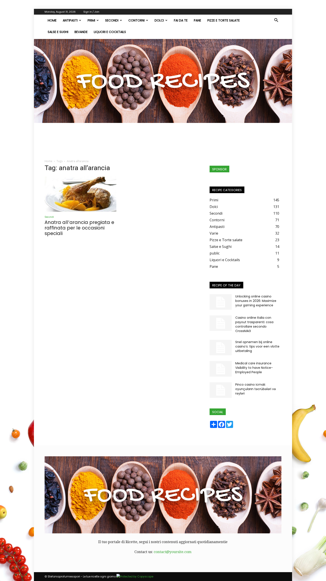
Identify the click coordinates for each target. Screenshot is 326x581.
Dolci (159, 20)
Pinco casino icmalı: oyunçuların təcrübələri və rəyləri (255, 389)
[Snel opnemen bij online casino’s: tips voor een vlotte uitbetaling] (221, 347)
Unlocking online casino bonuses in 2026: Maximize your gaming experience (255, 300)
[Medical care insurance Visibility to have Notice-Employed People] (221, 369)
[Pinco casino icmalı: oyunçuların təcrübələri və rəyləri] (221, 390)
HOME (52, 20)
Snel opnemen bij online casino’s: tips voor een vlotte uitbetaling (257, 346)
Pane (197, 20)
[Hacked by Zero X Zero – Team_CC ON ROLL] (163, 81)
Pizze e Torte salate (223, 20)
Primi (91, 20)
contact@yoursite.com (172, 552)
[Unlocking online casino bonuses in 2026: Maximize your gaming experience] (221, 302)
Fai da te (181, 20)
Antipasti (70, 20)
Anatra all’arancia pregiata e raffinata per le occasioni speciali (79, 228)
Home (48, 161)
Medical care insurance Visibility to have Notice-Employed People (254, 367)
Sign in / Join (91, 12)
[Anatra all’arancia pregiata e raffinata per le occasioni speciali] (80, 194)
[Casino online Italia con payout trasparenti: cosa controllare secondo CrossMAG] (221, 323)
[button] (276, 20)
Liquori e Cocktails (110, 32)
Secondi (111, 20)
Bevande (81, 32)
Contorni (136, 20)
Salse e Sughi (58, 32)
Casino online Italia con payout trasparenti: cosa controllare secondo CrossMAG (254, 324)
